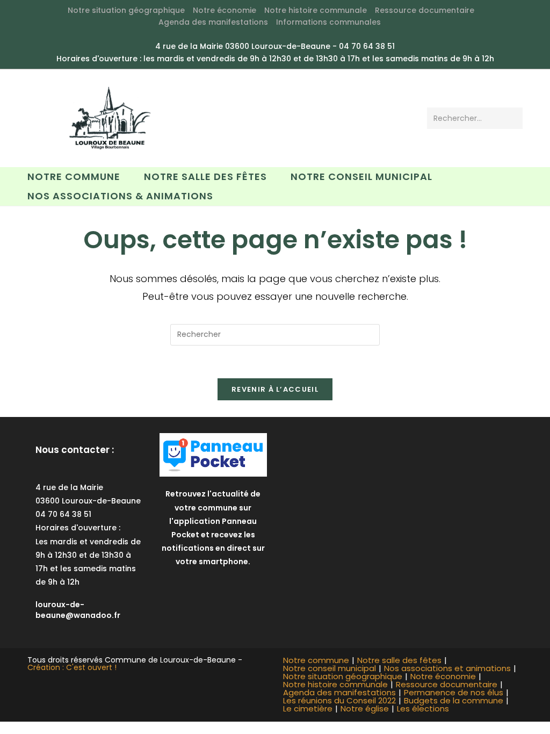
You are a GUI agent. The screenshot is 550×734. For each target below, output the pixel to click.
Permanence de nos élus (453, 692)
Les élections (423, 708)
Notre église (365, 708)
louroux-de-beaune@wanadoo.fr (77, 610)
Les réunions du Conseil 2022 (339, 700)
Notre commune (316, 660)
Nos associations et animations (447, 668)
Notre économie (224, 10)
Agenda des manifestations (213, 22)
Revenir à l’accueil (275, 389)
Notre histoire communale (315, 10)
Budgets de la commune (453, 700)
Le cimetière (307, 708)
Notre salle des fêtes (399, 660)
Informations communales (328, 22)
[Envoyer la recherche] (512, 118)
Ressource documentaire (424, 10)
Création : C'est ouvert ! (72, 667)
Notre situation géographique (126, 10)
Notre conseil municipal (329, 668)
